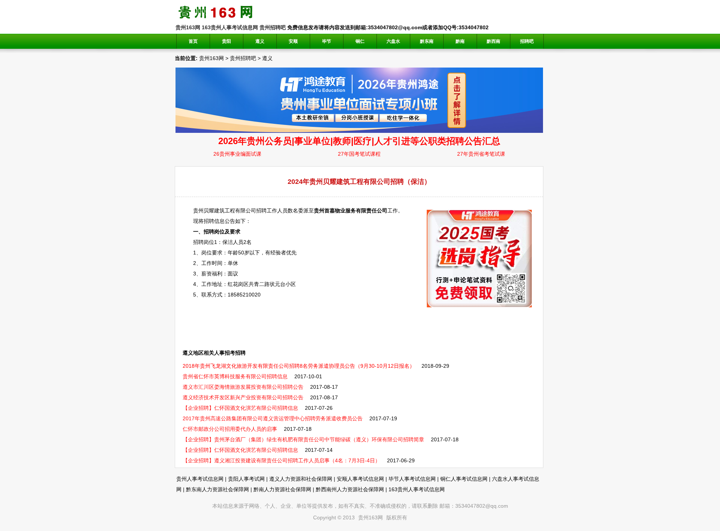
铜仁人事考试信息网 (464, 479)
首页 (193, 41)
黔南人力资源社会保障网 (282, 489)
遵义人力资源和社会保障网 (300, 479)
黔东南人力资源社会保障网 (217, 489)
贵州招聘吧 (273, 27)
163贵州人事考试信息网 (230, 27)
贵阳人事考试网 (246, 479)
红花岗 (235, 284)
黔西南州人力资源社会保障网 (350, 489)
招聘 (261, 211)
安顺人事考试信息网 (360, 479)
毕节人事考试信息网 (412, 479)
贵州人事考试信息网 (200, 479)
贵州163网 (188, 27)
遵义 (267, 58)
